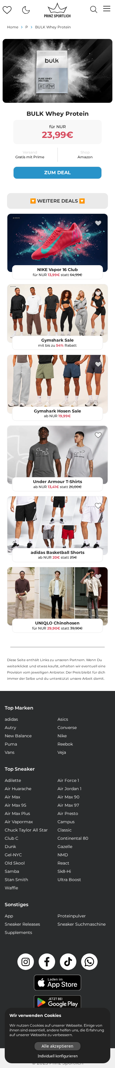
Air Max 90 (68, 797)
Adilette (13, 780)
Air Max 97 (68, 805)
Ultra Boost (69, 879)
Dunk (10, 846)
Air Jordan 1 (69, 788)
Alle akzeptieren (57, 1046)
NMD (63, 854)
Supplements (18, 932)
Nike (62, 735)
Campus (66, 821)
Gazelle (65, 846)
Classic (65, 830)
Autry (10, 727)
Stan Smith (16, 879)
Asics (63, 719)
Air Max (12, 797)
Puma (11, 744)
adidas (11, 719)
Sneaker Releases (22, 924)
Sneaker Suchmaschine (82, 924)
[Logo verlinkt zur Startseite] (57, 10)
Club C (11, 838)
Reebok (65, 744)
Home (12, 27)
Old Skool (15, 863)
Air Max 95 (15, 805)
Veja (62, 752)
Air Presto (68, 813)
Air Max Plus (17, 813)
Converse (67, 727)
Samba (12, 871)
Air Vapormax (19, 821)
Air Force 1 (68, 780)
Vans (9, 752)
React (63, 863)
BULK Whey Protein (53, 27)
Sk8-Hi (64, 871)
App (9, 916)
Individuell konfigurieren (58, 1056)
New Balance (18, 735)
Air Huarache (18, 788)
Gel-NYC (13, 854)
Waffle (11, 888)
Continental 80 (73, 838)
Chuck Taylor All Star (26, 830)
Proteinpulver (72, 916)
